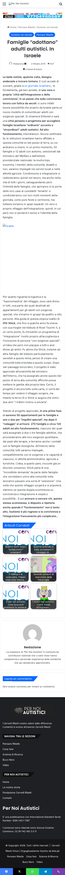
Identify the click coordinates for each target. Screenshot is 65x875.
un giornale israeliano (37, 85)
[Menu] (4, 5)
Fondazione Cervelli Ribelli (17, 792)
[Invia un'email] (25, 63)
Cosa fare (8, 749)
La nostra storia (11, 787)
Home (12, 27)
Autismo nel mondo (47, 27)
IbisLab (55, 851)
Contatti (7, 798)
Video (6, 765)
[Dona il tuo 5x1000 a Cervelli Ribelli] (32, 15)
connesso (21, 686)
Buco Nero (8, 759)
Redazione (18, 63)
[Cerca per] (60, 5)
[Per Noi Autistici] (19, 3)
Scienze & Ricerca (13, 754)
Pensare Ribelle (26, 27)
